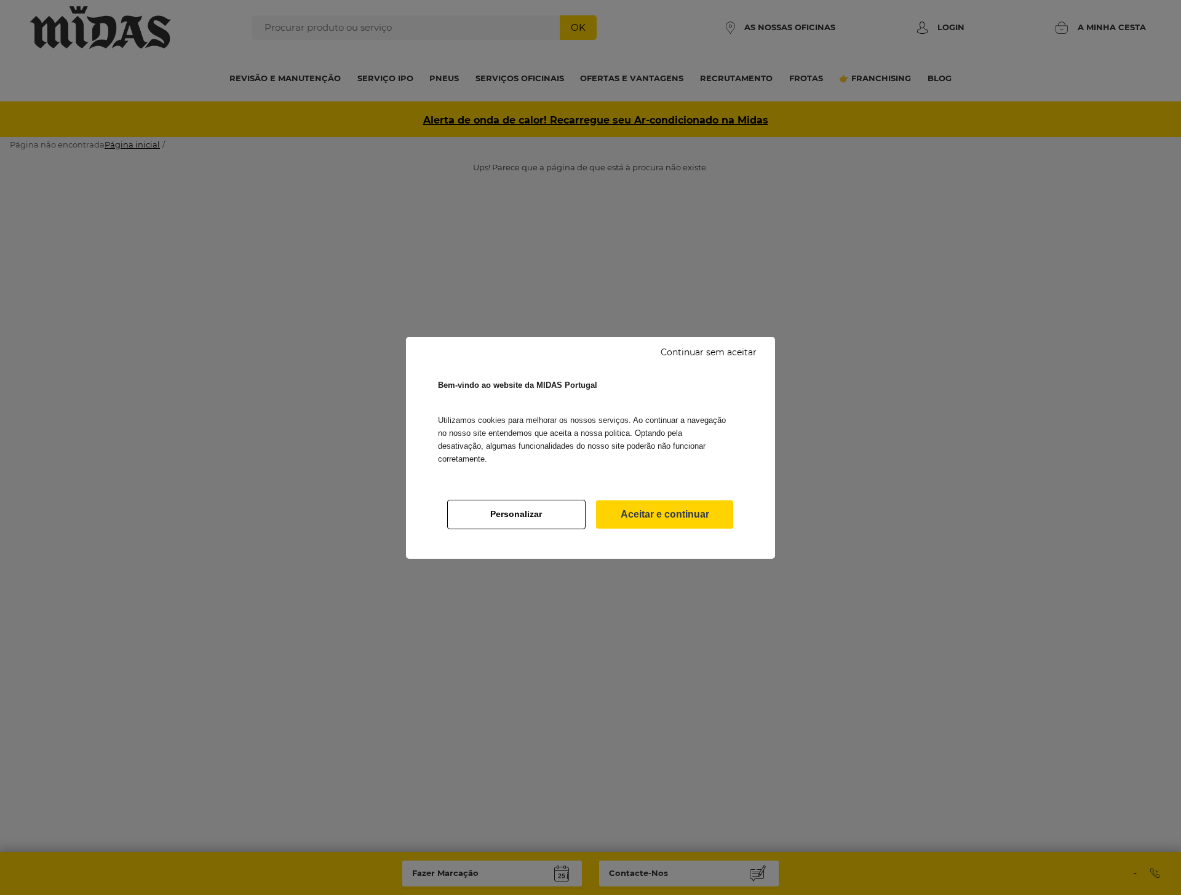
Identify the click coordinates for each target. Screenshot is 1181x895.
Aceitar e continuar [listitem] (665, 514)
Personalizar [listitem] (516, 514)
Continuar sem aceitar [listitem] (709, 352)
